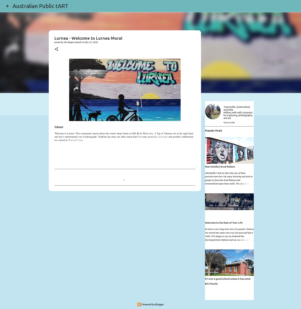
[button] (56, 49)
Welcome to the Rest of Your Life (224, 222)
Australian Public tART (40, 6)
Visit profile (229, 122)
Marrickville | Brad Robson (220, 166)
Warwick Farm (75, 140)
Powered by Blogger (152, 304)
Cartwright (162, 136)
